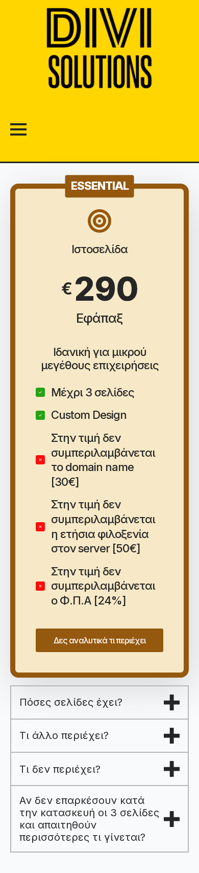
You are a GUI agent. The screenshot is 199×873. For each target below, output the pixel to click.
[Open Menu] (18, 129)
